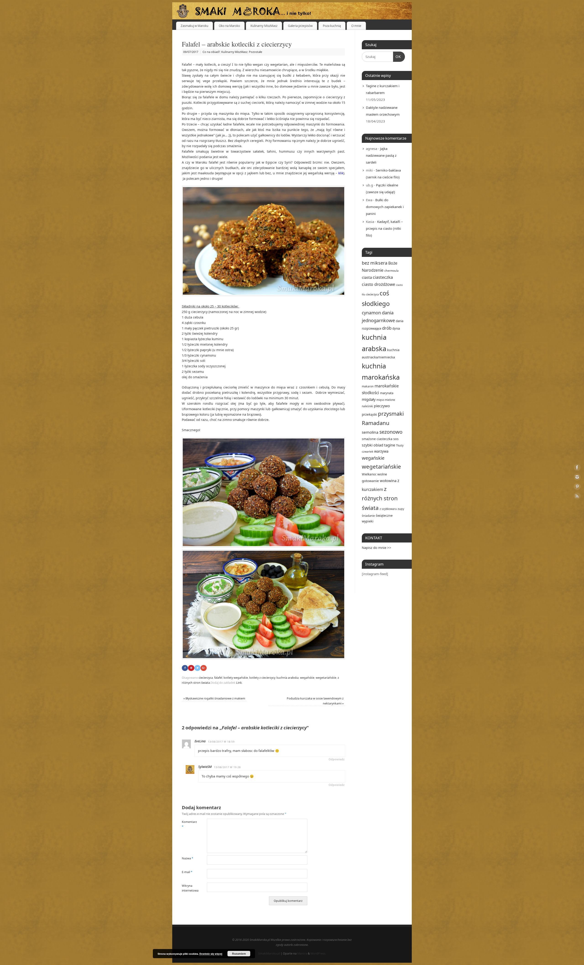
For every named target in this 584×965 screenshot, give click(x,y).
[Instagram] (577, 478)
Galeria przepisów (300, 26)
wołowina (388, 480)
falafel (218, 678)
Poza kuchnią (332, 26)
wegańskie (307, 678)
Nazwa (187, 858)
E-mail (187, 872)
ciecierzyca (206, 678)
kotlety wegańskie (236, 678)
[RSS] (577, 497)
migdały (368, 399)
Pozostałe (255, 52)
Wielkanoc (369, 474)
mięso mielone (385, 400)
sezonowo (390, 431)
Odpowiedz (336, 759)
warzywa (381, 451)
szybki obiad (372, 445)
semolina (370, 432)
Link (239, 683)
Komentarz (188, 824)
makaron (368, 386)
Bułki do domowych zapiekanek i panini (385, 207)
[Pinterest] (577, 487)
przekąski (369, 414)
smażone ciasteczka (377, 439)
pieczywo (382, 405)
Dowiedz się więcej (210, 953)
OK (397, 57)
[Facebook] (577, 468)
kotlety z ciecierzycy (262, 678)
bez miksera (374, 263)
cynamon (371, 313)
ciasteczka (383, 277)
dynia (396, 328)
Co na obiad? (211, 52)
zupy (401, 509)
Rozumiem (239, 954)
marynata (386, 393)
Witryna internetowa (188, 888)
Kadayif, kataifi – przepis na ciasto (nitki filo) (384, 228)
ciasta (367, 277)
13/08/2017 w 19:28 (227, 767)
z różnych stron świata (380, 498)
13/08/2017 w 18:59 (221, 741)
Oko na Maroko (229, 26)
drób (386, 328)
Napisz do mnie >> (376, 547)
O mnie (356, 26)
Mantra (302, 953)
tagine (389, 445)
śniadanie (368, 516)
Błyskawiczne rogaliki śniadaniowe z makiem (214, 698)
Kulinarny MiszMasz (263, 26)
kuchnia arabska (287, 678)
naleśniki (367, 406)
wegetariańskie (326, 678)
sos (396, 438)
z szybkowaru (388, 509)
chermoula (391, 271)
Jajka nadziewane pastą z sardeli (381, 155)
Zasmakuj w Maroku (194, 26)
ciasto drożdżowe (378, 284)
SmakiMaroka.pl (269, 953)
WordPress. (318, 953)
